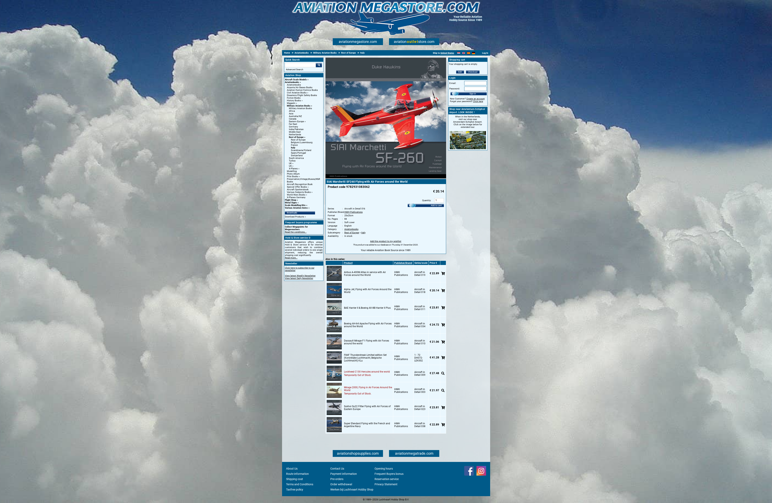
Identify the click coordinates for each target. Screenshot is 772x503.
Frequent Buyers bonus (389, 473)
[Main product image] (385, 177)
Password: (454, 88)
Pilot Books (292, 176)
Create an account (475, 98)
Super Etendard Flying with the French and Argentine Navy (367, 425)
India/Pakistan (296, 129)
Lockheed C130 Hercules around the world (367, 371)
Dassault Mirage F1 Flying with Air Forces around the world (366, 342)
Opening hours (384, 468)
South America (296, 158)
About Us (292, 468)
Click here (478, 101)
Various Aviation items (296, 208)
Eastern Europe (296, 121)
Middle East (295, 132)
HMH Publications (353, 212)
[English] (463, 53)
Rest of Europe (296, 137)
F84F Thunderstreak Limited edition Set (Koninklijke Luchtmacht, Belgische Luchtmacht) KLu (365, 358)
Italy (293, 147)
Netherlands (295, 134)
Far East (293, 124)
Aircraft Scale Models (296, 79)
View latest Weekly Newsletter (300, 275)
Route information (297, 473)
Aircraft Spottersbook (298, 189)
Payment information (343, 473)
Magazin (291, 103)
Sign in (472, 93)
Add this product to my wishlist (385, 241)
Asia (291, 113)
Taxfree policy (294, 489)
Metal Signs (291, 202)
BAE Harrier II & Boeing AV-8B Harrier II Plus (367, 307)
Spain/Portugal (298, 153)
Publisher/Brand (403, 263)
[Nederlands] (458, 53)
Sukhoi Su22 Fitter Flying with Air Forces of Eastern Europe (367, 408)
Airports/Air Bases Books (299, 87)
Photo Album (293, 174)
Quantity (426, 200)
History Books (294, 100)
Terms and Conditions (299, 484)
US (290, 166)
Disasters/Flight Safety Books (302, 95)
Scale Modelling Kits (295, 205)
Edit (460, 72)
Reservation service (387, 479)
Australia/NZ (295, 116)
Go (319, 65)
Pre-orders (336, 479)
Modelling (292, 171)
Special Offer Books (297, 187)
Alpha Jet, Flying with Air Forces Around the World (367, 291)
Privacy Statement (386, 484)
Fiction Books (294, 98)
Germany (293, 126)
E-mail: (452, 83)
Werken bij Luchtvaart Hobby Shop (351, 489)
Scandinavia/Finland (301, 150)
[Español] (468, 53)
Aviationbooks (292, 82)
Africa (292, 111)
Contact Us (337, 468)
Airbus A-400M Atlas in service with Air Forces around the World (365, 273)
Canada (292, 119)
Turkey (292, 160)
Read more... (291, 258)
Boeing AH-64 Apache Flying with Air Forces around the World (368, 325)
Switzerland (297, 155)
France (294, 145)
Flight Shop (290, 200)
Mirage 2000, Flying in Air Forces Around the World (368, 389)
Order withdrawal (341, 484)
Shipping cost (294, 479)
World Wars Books (296, 195)
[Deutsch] (473, 53)
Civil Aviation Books (297, 92)
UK (290, 163)
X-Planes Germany (296, 197)
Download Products (294, 216)
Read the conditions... (296, 232)
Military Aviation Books (298, 106)
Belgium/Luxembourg (301, 142)
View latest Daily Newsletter (299, 278)
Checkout (472, 72)
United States (447, 53)
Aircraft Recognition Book (300, 184)
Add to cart (436, 205)
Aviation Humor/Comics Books (302, 90)
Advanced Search (294, 69)
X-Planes (293, 168)
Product (348, 263)
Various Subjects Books (299, 192)
